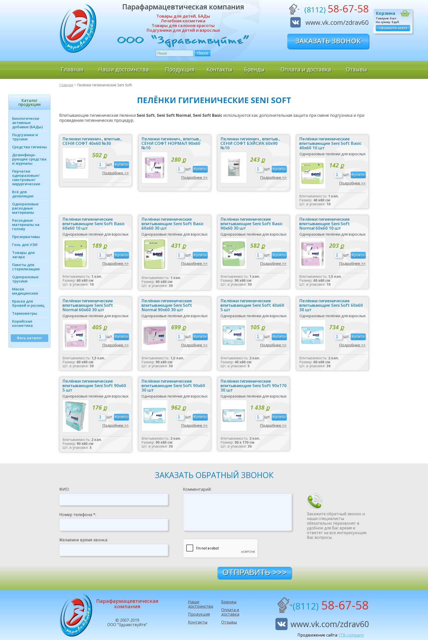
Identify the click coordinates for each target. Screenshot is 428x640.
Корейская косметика (22, 323)
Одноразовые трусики (25, 278)
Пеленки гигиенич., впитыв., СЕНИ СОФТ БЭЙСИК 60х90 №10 (250, 143)
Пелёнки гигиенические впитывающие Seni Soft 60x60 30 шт (331, 305)
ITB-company (351, 635)
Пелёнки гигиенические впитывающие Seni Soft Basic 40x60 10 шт (330, 143)
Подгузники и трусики (25, 136)
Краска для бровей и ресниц (28, 303)
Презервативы (26, 236)
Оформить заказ (393, 28)
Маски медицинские (25, 291)
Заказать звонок (328, 40)
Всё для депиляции (22, 193)
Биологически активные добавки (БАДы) (27, 122)
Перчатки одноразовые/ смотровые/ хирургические (26, 177)
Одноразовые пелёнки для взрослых (332, 154)
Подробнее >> (115, 172)
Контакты (219, 69)
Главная (72, 69)
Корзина (385, 13)
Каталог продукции (29, 102)
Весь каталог (29, 337)
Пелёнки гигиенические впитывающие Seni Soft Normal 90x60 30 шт (166, 305)
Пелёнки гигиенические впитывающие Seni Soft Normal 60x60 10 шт (324, 223)
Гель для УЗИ (24, 244)
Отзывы (356, 69)
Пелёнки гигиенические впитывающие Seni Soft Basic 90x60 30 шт (251, 223)
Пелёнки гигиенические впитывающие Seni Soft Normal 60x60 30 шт (87, 305)
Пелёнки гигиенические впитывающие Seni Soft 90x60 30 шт (173, 385)
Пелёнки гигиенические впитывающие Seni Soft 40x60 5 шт (252, 305)
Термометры (24, 313)
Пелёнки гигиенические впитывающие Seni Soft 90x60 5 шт (94, 385)
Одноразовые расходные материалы (25, 208)
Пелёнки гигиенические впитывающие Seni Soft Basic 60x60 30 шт (172, 223)
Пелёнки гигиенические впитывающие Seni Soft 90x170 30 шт (253, 385)
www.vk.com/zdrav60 (337, 22)
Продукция (179, 69)
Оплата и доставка (306, 69)
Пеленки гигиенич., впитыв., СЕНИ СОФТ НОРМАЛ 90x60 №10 (171, 143)
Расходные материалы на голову (25, 224)
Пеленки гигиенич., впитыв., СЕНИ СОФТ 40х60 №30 (92, 141)
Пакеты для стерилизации (26, 266)
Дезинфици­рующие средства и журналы (29, 159)
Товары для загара (23, 254)
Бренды (254, 69)
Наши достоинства (123, 69)
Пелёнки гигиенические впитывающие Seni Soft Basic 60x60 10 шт (93, 223)
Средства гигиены (29, 146)
